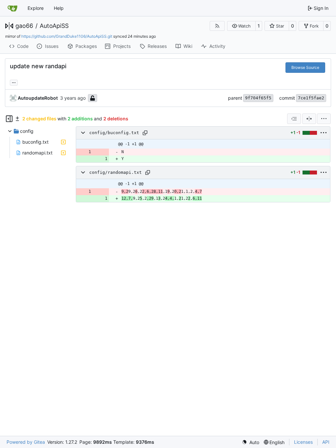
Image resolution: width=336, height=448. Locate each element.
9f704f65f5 (258, 97)
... (14, 82)
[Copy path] (145, 132)
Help (59, 8)
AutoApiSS (54, 26)
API (325, 442)
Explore (36, 8)
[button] (241, 26)
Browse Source (305, 67)
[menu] (324, 118)
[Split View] (309, 118)
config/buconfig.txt (114, 132)
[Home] (12, 8)
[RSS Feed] (217, 26)
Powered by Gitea (26, 442)
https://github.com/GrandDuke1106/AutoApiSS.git (66, 36)
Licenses (303, 442)
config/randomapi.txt (115, 172)
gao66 (24, 26)
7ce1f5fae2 (311, 97)
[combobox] (294, 118)
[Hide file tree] (9, 118)
